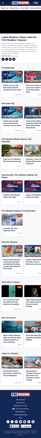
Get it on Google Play (26, 426)
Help (20, 418)
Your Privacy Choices (22, 408)
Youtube (20, 421)
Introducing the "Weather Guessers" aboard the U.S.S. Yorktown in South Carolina (33, 375)
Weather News (14, 8)
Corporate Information (20, 415)
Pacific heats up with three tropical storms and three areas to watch (12, 88)
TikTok (28, 421)
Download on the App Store (14, 426)
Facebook (3, 59)
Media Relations (20, 411)
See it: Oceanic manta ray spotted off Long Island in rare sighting (11, 302)
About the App (20, 399)
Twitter (6, 59)
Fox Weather (20, 2)
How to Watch (24, 8)
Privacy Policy (20, 402)
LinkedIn (24, 421)
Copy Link (13, 59)
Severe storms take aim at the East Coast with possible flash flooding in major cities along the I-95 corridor (11, 264)
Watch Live (4, 8)
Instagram (16, 421)
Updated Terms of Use (20, 405)
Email (10, 59)
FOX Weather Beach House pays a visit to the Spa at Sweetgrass (12, 373)
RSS (33, 421)
